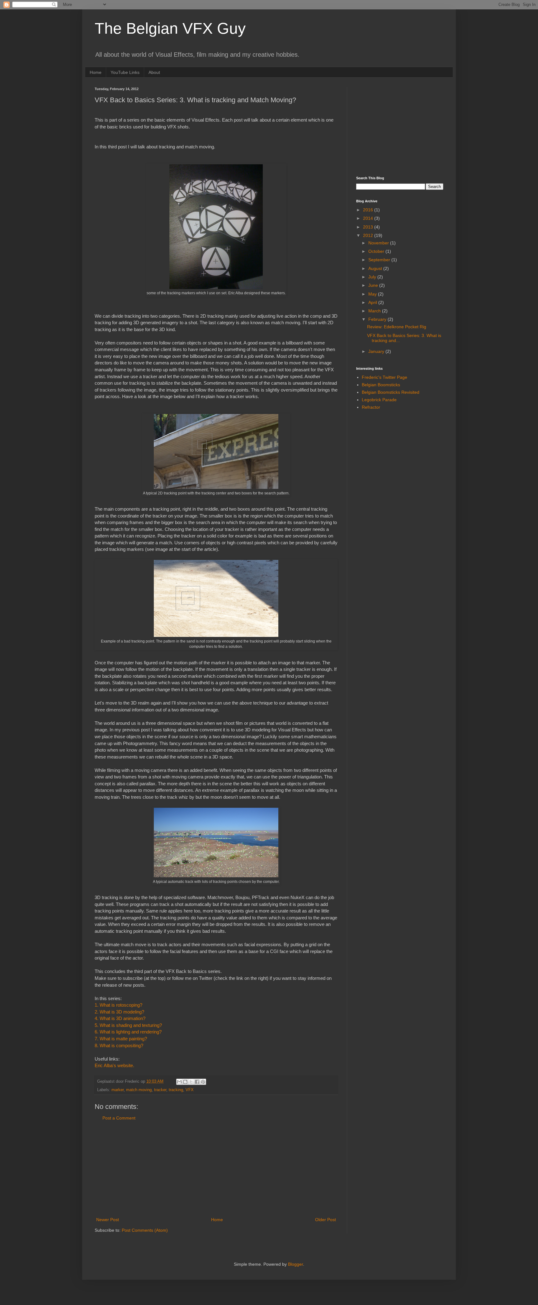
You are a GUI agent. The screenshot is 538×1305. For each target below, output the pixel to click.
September (379, 259)
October (376, 251)
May (373, 293)
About (154, 72)
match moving (139, 1090)
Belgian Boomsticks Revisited (390, 392)
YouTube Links (125, 72)
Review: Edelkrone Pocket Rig (396, 326)
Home (95, 72)
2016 (368, 209)
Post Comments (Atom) (145, 1230)
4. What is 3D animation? (120, 1018)
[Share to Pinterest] (203, 1082)
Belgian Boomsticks (381, 384)
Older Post (325, 1219)
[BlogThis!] (185, 1082)
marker (117, 1090)
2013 (368, 226)
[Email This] (179, 1082)
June (373, 285)
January (376, 351)
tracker (160, 1090)
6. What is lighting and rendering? (128, 1031)
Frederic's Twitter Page (384, 377)
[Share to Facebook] (197, 1082)
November (379, 242)
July (372, 276)
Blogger (295, 1264)
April (373, 302)
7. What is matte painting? (121, 1038)
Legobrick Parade (379, 399)
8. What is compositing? (119, 1045)
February (378, 319)
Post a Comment (118, 1117)
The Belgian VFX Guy (170, 28)
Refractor (371, 407)
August (375, 268)
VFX (190, 1090)
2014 (368, 218)
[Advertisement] (216, 1169)
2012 (368, 235)
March (375, 310)
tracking (176, 1090)
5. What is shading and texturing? (128, 1025)
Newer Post (107, 1219)
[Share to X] (191, 1082)
